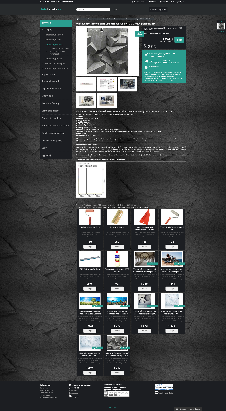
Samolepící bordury (51, 118)
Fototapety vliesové (54, 44)
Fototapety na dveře (54, 34)
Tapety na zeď (49, 74)
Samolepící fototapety (55, 63)
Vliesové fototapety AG (60, 48)
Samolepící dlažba (51, 110)
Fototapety (47, 29)
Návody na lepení (178, 2)
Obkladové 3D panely (52, 140)
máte (154, 67)
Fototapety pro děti (53, 58)
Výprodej (46, 155)
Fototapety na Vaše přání (56, 68)
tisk (198, 409)
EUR (117, 9)
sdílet (192, 409)
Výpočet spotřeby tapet (166, 393)
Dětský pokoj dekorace (53, 133)
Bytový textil (48, 96)
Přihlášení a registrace (158, 9)
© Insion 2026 (113, 408)
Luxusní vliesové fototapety (57, 52)
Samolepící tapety (50, 103)
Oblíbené (154, 2)
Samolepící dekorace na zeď (56, 125)
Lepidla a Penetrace (51, 88)
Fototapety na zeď (53, 39)
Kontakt (165, 2)
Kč (114, 9)
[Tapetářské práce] (164, 389)
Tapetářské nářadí (50, 81)
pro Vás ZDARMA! (164, 62)
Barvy (44, 148)
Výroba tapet (45, 395)
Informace (44, 388)
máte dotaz (182, 409)
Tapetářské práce (140, 2)
